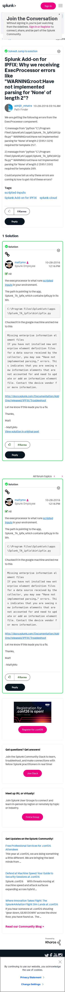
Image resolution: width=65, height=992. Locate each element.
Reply (15, 221)
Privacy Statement (30, 977)
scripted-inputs (15, 192)
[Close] (60, 961)
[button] (58, 52)
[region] (32, 974)
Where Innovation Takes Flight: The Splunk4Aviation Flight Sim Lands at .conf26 (32, 902)
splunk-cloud (48, 198)
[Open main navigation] (60, 5)
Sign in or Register (40, 26)
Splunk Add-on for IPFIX (21, 198)
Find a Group (32, 816)
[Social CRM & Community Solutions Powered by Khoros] (53, 941)
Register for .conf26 (32, 729)
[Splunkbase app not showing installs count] (55, 476)
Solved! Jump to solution (23, 51)
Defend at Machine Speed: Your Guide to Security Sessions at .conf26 (29, 875)
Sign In (48, 6)
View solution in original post (22, 431)
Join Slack (32, 773)
